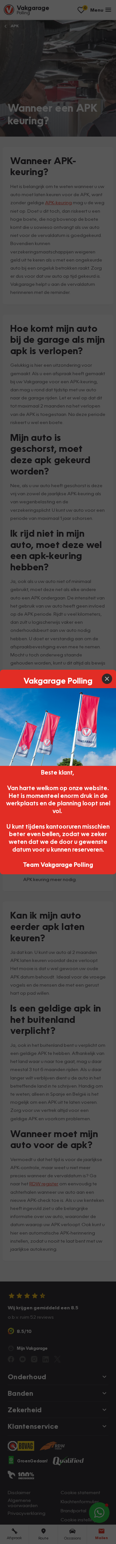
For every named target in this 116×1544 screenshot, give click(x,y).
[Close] (107, 679)
